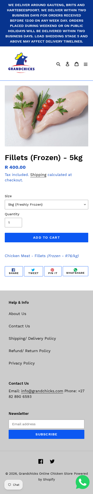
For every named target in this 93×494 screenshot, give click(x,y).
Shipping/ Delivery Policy (32, 338)
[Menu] (85, 63)
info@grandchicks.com (42, 391)
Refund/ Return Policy (30, 350)
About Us (17, 313)
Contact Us (19, 326)
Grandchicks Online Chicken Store (46, 474)
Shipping (38, 174)
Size (8, 196)
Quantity (12, 214)
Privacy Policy (22, 363)
